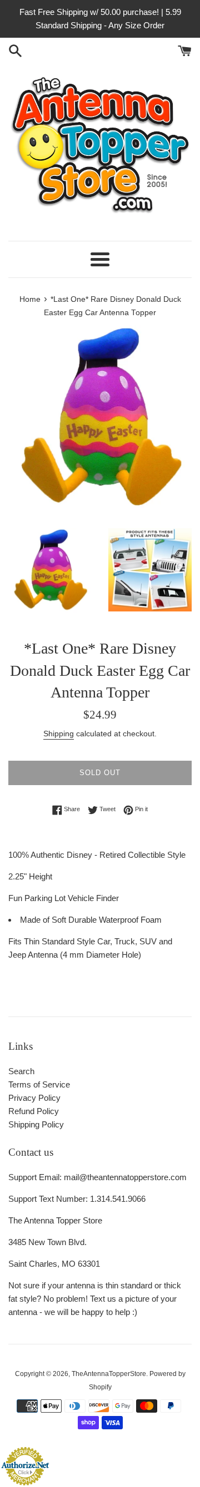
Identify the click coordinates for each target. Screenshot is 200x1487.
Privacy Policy (34, 1097)
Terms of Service (39, 1084)
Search (21, 1071)
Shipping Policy (36, 1124)
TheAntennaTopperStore (109, 1374)
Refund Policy (33, 1111)
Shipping (58, 733)
